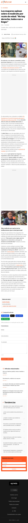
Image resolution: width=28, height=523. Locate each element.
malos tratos (19, 265)
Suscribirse (14, 469)
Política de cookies (14, 504)
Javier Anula (7, 34)
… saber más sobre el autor (9, 306)
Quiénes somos (14, 494)
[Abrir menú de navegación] (25, 2)
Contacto (14, 508)
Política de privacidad (14, 501)
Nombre (2, 329)
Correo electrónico (4, 336)
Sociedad (5, 7)
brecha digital (10, 251)
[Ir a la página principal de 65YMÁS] (6, 2)
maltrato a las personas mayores (10, 67)
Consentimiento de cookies (14, 514)
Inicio (2, 25)
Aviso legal (14, 498)
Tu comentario (4, 342)
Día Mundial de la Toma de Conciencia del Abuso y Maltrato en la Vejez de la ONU (13, 118)
